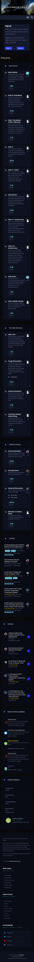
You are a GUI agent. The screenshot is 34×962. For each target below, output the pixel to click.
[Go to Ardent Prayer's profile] (27, 589)
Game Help (14, 495)
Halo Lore (11, 334)
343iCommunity (15, 444)
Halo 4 (10, 147)
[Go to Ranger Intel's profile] (27, 573)
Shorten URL (7, 887)
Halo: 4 (6, 906)
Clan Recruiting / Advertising (14, 415)
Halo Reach (12, 195)
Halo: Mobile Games (15, 301)
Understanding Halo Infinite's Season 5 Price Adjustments (14, 546)
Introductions (13, 470)
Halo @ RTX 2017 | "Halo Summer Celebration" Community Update (13, 590)
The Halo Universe (15, 328)
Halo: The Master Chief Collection (14, 121)
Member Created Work (14, 513)
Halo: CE (6, 916)
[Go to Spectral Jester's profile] (5, 743)
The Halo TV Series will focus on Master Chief (12, 573)
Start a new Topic (9, 880)
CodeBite (21, 955)
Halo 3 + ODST (13, 170)
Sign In (9, 48)
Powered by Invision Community (17, 958)
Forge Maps (14, 377)
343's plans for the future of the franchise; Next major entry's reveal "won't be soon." (14, 605)
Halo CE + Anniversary (12, 247)
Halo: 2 (6, 913)
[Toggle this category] (30, 66)
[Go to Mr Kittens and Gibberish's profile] (5, 733)
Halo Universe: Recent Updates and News (11, 561)
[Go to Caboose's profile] (5, 768)
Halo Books (7, 882)
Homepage (7, 875)
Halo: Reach (7, 911)
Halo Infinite (12, 72)
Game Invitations (14, 391)
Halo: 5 (6, 903)
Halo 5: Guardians (15, 95)
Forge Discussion (14, 361)
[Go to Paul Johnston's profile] (27, 73)
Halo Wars (12, 276)
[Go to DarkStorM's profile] (27, 471)
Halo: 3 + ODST (8, 908)
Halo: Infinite (7, 901)
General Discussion (15, 488)
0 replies (22, 725)
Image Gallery (8, 885)
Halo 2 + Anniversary (16, 220)
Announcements (14, 451)
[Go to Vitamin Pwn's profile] (5, 722)
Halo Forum (13, 66)
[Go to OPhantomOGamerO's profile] (27, 277)
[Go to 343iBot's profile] (27, 452)
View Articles (7, 878)
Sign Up (20, 48)
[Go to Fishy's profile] (27, 489)
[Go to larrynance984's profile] (8, 820)
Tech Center (14, 497)
